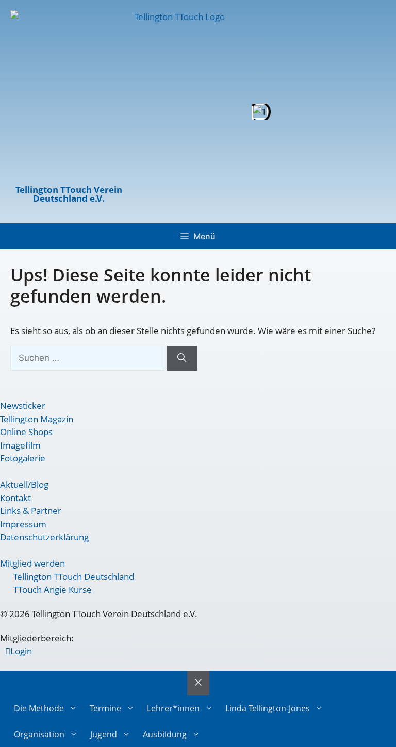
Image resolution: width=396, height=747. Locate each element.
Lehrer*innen (173, 708)
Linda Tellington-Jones (267, 708)
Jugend (103, 734)
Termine (105, 708)
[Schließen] (198, 683)
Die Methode (39, 708)
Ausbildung (165, 734)
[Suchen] (182, 358)
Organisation (39, 734)
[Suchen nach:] (88, 357)
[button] (148, 111)
